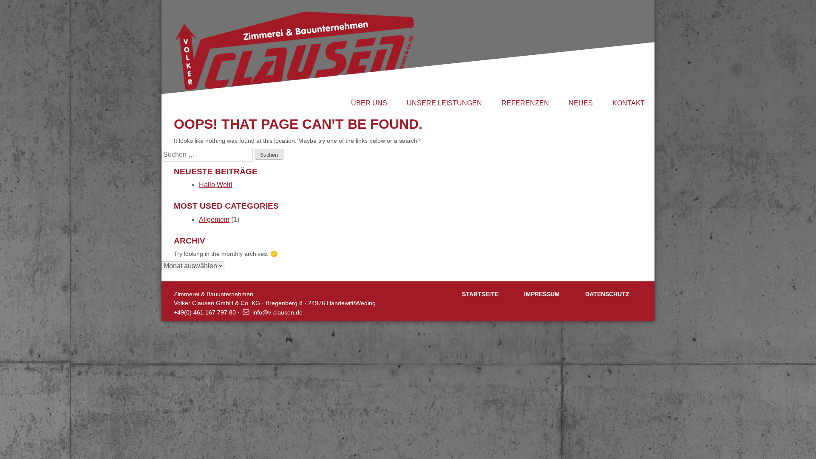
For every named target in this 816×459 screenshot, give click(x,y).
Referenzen (525, 103)
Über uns (369, 103)
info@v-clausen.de (277, 312)
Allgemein (214, 219)
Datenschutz (607, 294)
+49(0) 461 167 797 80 (205, 312)
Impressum (542, 294)
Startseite (480, 294)
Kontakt (628, 103)
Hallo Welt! (215, 184)
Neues (581, 103)
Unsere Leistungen (444, 103)
